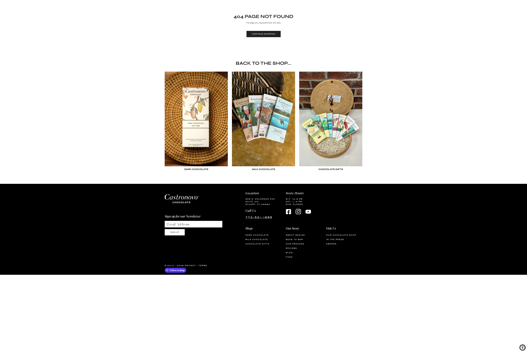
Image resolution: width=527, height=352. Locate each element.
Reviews (291, 248)
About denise (295, 235)
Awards (331, 244)
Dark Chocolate (257, 235)
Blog (289, 253)
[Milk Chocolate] (263, 119)
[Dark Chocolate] (196, 119)
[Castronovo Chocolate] (165, 20)
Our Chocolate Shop (341, 235)
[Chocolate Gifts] (330, 119)
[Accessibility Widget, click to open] (522, 347)
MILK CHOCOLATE (256, 239)
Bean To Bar (294, 239)
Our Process (295, 244)
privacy (190, 265)
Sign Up (174, 232)
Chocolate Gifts (257, 244)
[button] (371, 21)
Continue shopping (263, 34)
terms (203, 265)
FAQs (289, 257)
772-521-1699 (258, 217)
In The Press (335, 239)
